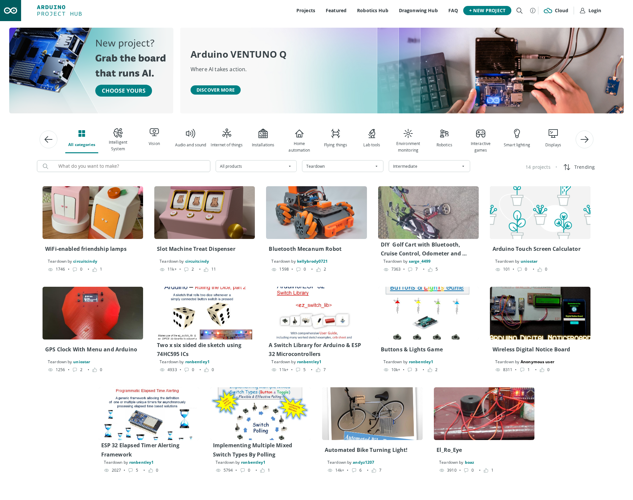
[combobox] (256, 166)
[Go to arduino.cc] (10, 10)
